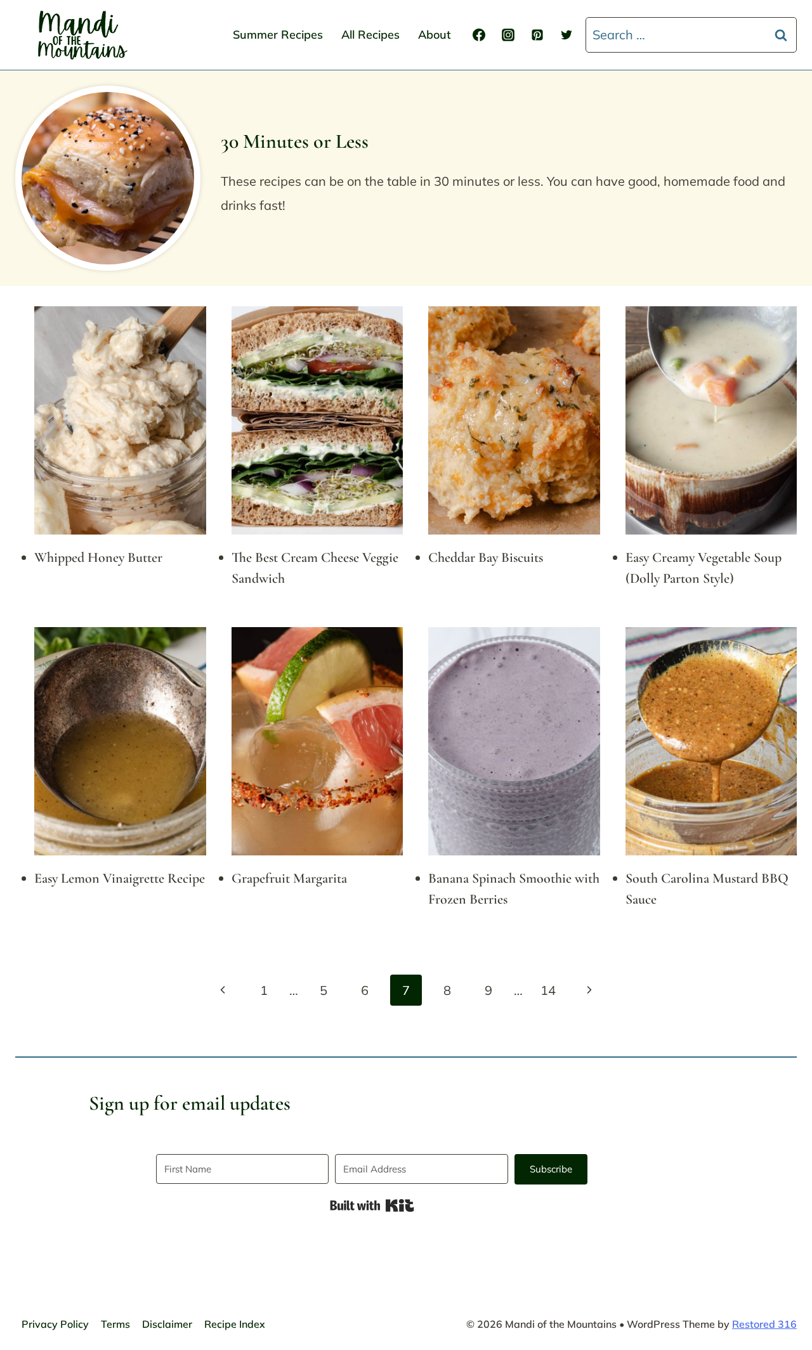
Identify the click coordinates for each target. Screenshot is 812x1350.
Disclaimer (167, 1324)
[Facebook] (479, 35)
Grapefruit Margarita (289, 878)
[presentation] (120, 420)
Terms (115, 1324)
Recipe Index (234, 1324)
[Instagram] (508, 35)
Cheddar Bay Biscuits (485, 557)
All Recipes (370, 34)
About (434, 34)
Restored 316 (764, 1324)
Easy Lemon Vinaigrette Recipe (119, 878)
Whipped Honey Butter (98, 557)
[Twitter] (566, 35)
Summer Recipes (278, 34)
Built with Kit (372, 1205)
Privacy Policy (55, 1324)
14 (548, 990)
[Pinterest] (537, 35)
